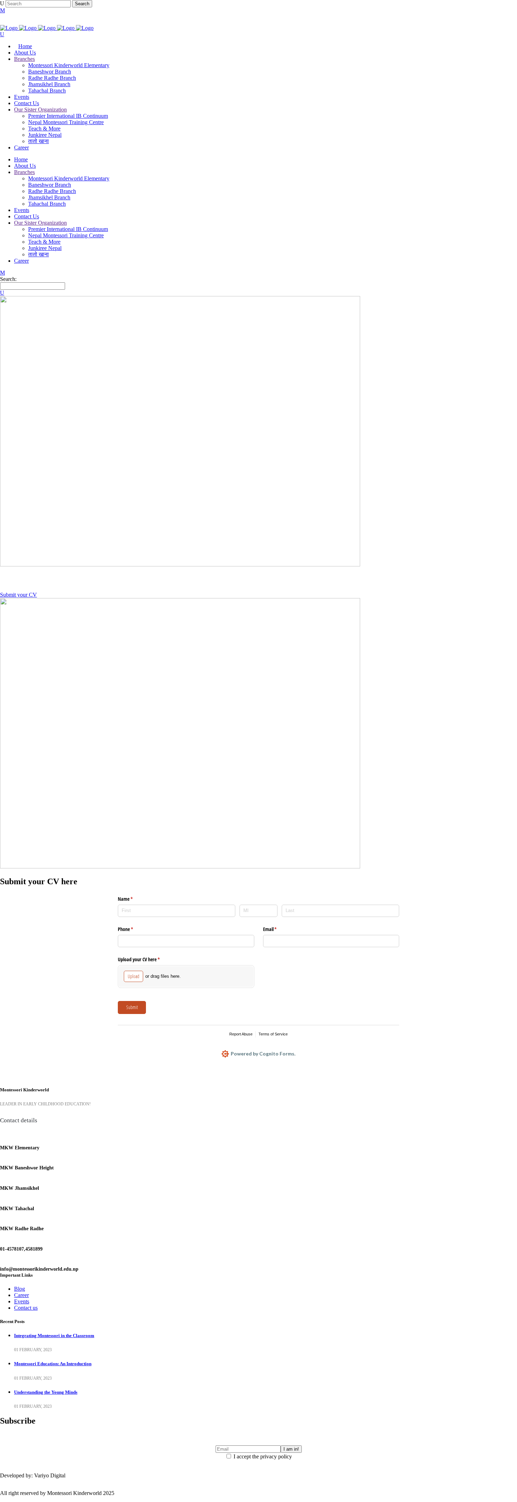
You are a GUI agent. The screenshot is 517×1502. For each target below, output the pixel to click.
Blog (19, 1289)
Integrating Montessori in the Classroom (54, 1335)
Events (21, 1301)
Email (278, 929)
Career (21, 1295)
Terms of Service (273, 1034)
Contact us (26, 1308)
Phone (133, 929)
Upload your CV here (147, 959)
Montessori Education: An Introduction (52, 1363)
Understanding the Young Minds (45, 1392)
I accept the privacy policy (262, 1456)
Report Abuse (241, 1034)
